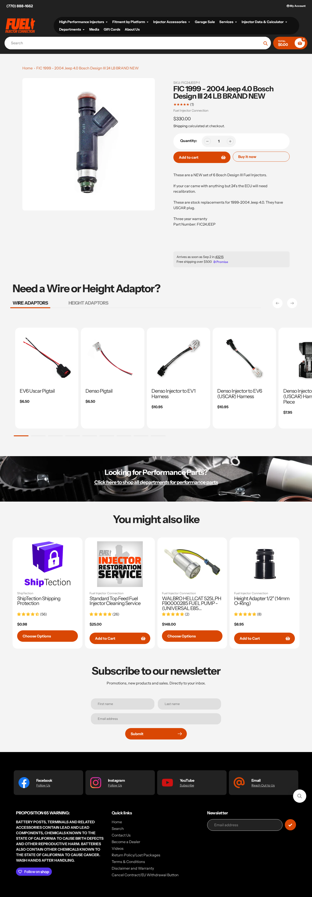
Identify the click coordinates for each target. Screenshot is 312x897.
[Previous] (277, 303)
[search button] (265, 43)
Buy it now (247, 156)
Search (118, 828)
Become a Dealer (126, 841)
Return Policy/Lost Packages (136, 855)
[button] (299, 796)
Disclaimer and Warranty (133, 868)
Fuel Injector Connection (190, 110)
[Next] (292, 303)
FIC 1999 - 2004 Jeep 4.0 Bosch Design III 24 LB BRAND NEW (87, 68)
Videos (118, 848)
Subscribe (187, 785)
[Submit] (290, 824)
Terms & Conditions (128, 861)
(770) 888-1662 (19, 6)
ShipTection (25, 593)
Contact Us (121, 835)
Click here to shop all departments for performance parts (156, 482)
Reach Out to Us (263, 785)
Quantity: (188, 140)
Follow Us (43, 785)
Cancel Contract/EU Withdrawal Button (145, 875)
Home (27, 68)
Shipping (180, 126)
